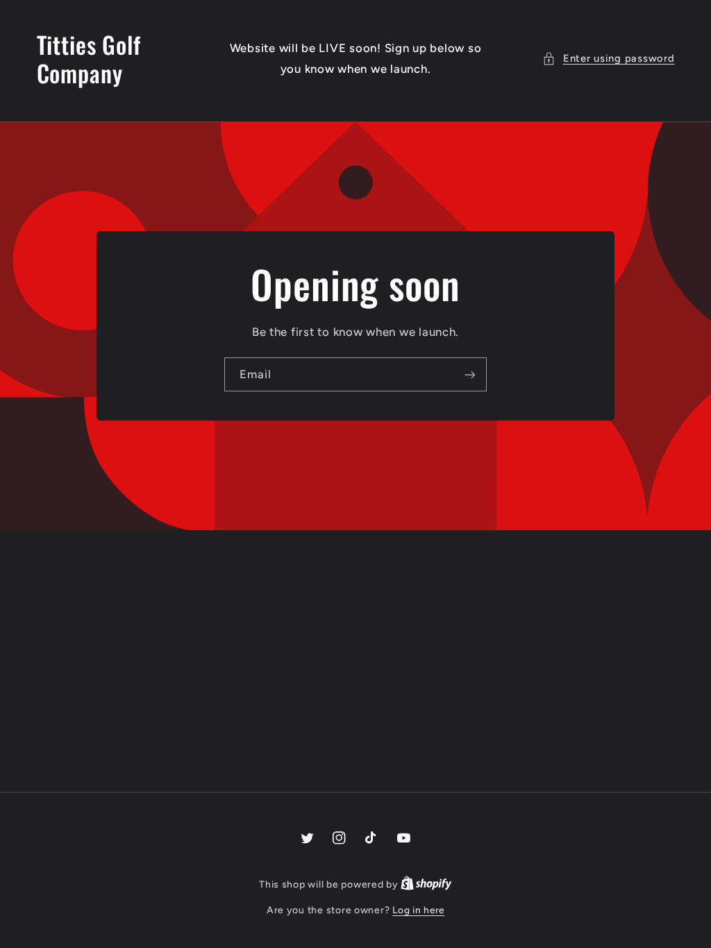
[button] (608, 59)
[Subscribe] (470, 374)
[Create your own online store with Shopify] (426, 884)
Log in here (418, 909)
